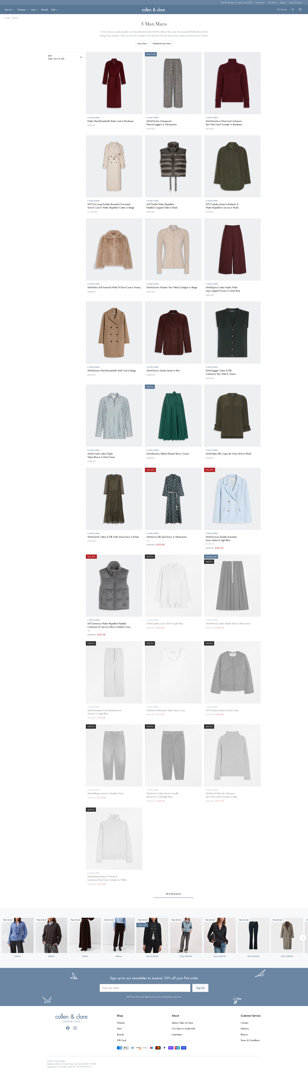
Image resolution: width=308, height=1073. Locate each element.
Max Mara (142, 43)
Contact (244, 1022)
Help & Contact (295, 2)
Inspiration (260, 2)
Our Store (272, 2)
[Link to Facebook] (67, 1028)
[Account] (293, 9)
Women (21, 9)
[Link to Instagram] (75, 1028)
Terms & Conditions (250, 1040)
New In (8, 9)
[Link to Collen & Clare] (71, 1018)
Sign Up (200, 988)
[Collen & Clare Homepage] (154, 9)
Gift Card (121, 1040)
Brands (44, 9)
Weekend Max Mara (162, 43)
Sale (53, 9)
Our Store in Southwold (183, 1028)
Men (33, 9)
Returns (244, 1034)
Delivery (245, 1028)
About (282, 2)
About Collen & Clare (182, 1022)
